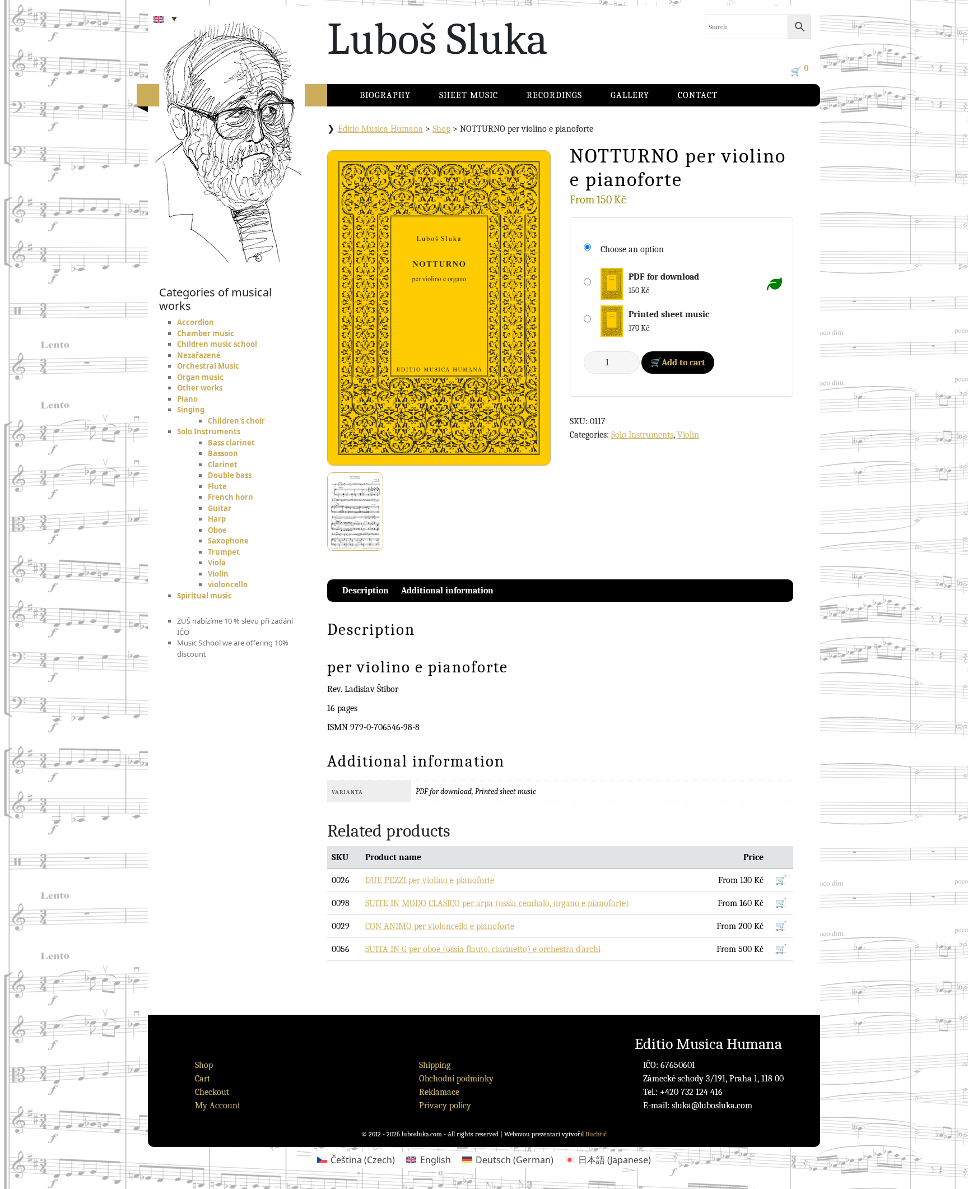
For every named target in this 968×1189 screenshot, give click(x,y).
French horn (230, 497)
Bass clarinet (231, 443)
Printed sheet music (669, 314)
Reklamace (439, 1092)
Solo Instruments (208, 431)
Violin (218, 574)
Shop (441, 129)
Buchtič (596, 1134)
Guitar (219, 508)
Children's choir (236, 421)
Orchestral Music (208, 366)
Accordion (195, 322)
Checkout (212, 1092)
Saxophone (228, 541)
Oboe (217, 530)
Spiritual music (204, 596)
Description (365, 591)
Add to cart (683, 362)
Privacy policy (445, 1105)
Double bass (230, 475)
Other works (199, 388)
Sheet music (468, 95)
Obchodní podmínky (456, 1079)
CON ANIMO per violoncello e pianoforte (439, 926)
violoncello (228, 584)
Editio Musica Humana (380, 129)
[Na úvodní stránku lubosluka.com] (249, 132)
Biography (385, 95)
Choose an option (632, 249)
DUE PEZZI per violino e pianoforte (429, 880)
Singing (190, 410)
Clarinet (223, 464)
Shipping (434, 1065)
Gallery (630, 95)
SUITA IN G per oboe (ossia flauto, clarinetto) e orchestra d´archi (483, 949)
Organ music (200, 377)
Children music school (217, 344)
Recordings (554, 95)
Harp (217, 519)
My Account (217, 1105)
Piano (187, 399)
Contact (698, 95)
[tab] (365, 590)
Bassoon (223, 453)
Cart (202, 1079)
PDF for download (664, 277)
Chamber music (205, 333)
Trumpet (224, 552)
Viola (217, 563)
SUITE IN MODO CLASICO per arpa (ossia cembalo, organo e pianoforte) (497, 903)
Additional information (447, 591)
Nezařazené (199, 355)
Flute (217, 486)
